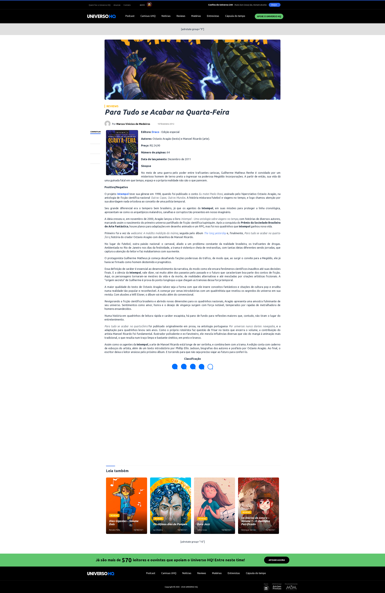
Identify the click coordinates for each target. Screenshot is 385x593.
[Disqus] (192, 418)
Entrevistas (213, 16)
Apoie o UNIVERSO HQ (269, 16)
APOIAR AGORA (277, 560)
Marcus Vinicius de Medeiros (133, 124)
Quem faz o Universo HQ (100, 5)
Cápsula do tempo (235, 16)
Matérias (196, 16)
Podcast (129, 16)
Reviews (181, 16)
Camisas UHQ (148, 16)
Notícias (166, 16)
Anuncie (117, 5)
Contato (127, 5)
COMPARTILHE (95, 132)
